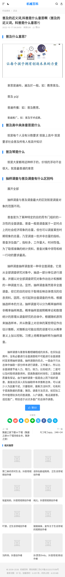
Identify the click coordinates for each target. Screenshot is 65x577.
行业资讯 (6, 11)
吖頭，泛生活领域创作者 (14, 526)
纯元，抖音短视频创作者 (45, 500)
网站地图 (33, 569)
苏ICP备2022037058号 (48, 569)
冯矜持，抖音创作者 (12, 555)
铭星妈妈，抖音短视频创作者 (16, 500)
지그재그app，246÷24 (51, 432)
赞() (36, 27)
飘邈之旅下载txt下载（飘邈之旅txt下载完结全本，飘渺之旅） (16, 435)
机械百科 (32, 4)
